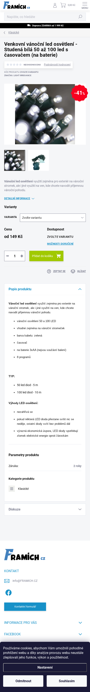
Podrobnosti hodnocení (57, 64)
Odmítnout (23, 681)
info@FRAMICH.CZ (25, 580)
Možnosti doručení (60, 243)
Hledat (80, 16)
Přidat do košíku (42, 256)
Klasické (23, 488)
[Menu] (85, 5)
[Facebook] (8, 591)
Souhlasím (67, 681)
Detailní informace (17, 198)
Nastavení (45, 667)
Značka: (17, 75)
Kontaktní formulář (25, 606)
